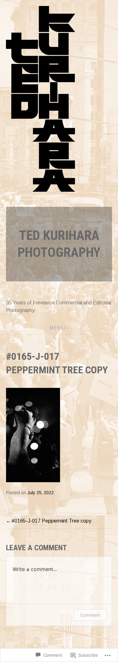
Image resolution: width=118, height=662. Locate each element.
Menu (57, 328)
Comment (90, 615)
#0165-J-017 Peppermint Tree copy (51, 520)
